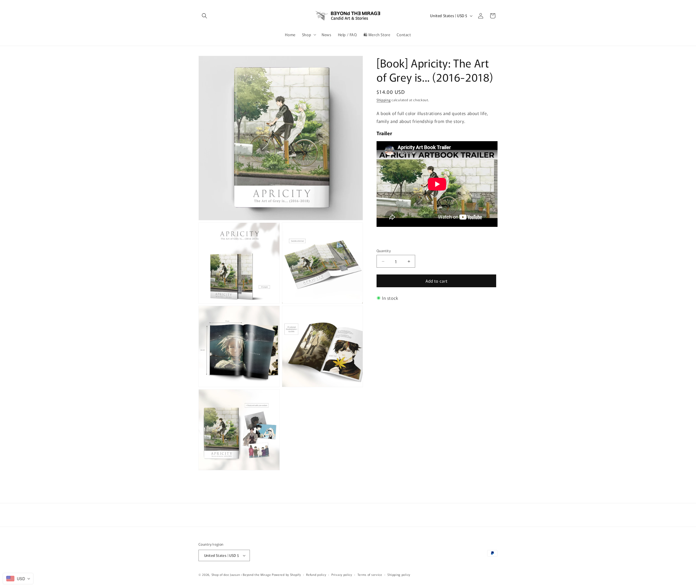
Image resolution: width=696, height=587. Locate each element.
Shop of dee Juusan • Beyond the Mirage (241, 574)
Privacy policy (341, 574)
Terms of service (370, 574)
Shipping (384, 99)
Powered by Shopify (286, 574)
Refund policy (316, 574)
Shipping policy (398, 574)
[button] (204, 16)
